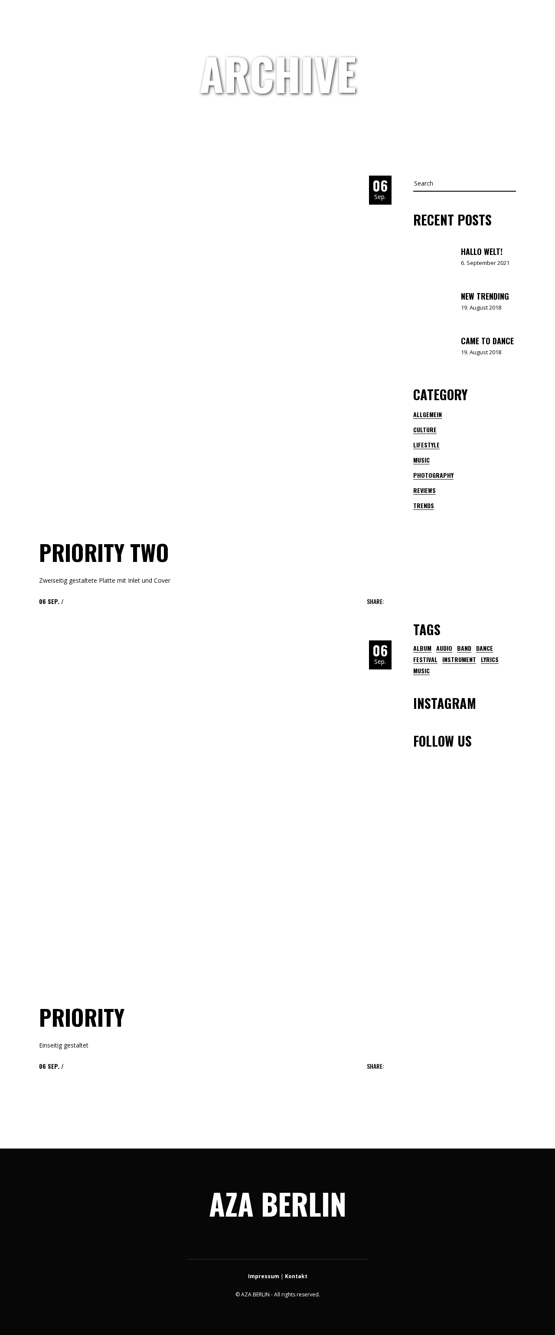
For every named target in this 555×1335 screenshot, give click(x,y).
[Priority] (212, 813)
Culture (425, 429)
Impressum (263, 1276)
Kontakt (296, 1276)
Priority (81, 1016)
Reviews (424, 490)
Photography (433, 475)
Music (421, 459)
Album (422, 648)
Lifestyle (426, 444)
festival (425, 659)
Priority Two (104, 551)
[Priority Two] (212, 349)
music (421, 670)
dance (484, 648)
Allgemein (427, 414)
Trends (423, 505)
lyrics (490, 659)
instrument (459, 659)
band (464, 648)
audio (444, 648)
